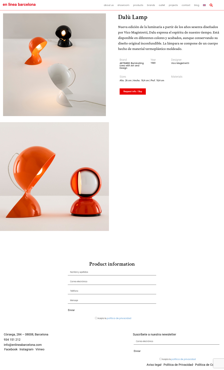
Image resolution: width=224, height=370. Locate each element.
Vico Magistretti (180, 63)
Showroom (123, 5)
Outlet (162, 5)
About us (109, 5)
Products (138, 5)
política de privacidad (119, 318)
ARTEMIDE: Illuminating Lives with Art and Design (132, 65)
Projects (173, 5)
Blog (196, 5)
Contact (186, 5)
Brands (151, 5)
